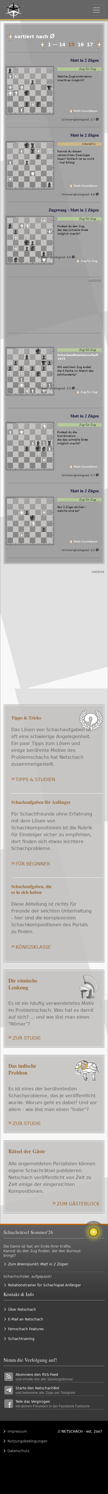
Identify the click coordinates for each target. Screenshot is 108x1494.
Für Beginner (33, 864)
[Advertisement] (54, 308)
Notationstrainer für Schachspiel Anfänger (44, 1285)
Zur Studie (27, 1038)
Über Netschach (22, 1310)
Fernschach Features (26, 1329)
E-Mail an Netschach (25, 1319)
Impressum (17, 1431)
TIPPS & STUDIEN (35, 779)
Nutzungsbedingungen (18, 1441)
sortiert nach (34, 36)
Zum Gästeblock (78, 1204)
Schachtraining (21, 1339)
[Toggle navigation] (96, 10)
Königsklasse (33, 947)
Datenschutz (18, 1451)
